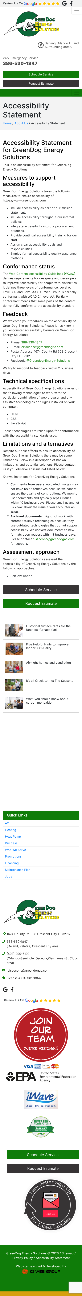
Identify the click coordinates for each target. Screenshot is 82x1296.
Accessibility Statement (53, 1258)
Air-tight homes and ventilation (48, 662)
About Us (21, 123)
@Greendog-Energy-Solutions (48, 360)
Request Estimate (41, 83)
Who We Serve (15, 850)
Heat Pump (13, 836)
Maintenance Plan (17, 870)
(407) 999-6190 (18, 954)
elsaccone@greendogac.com (42, 347)
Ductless (11, 843)
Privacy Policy (22, 1258)
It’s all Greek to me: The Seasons (49, 680)
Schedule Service (41, 74)
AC (7, 823)
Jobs (8, 876)
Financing (12, 863)
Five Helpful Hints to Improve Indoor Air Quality (47, 646)
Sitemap (68, 1253)
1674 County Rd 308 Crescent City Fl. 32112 (39, 934)
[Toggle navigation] (76, 10)
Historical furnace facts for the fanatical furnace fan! (48, 628)
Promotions (13, 856)
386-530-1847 (20, 63)
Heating (10, 830)
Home (7, 123)
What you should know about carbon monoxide (47, 700)
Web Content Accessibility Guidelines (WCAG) (42, 274)
